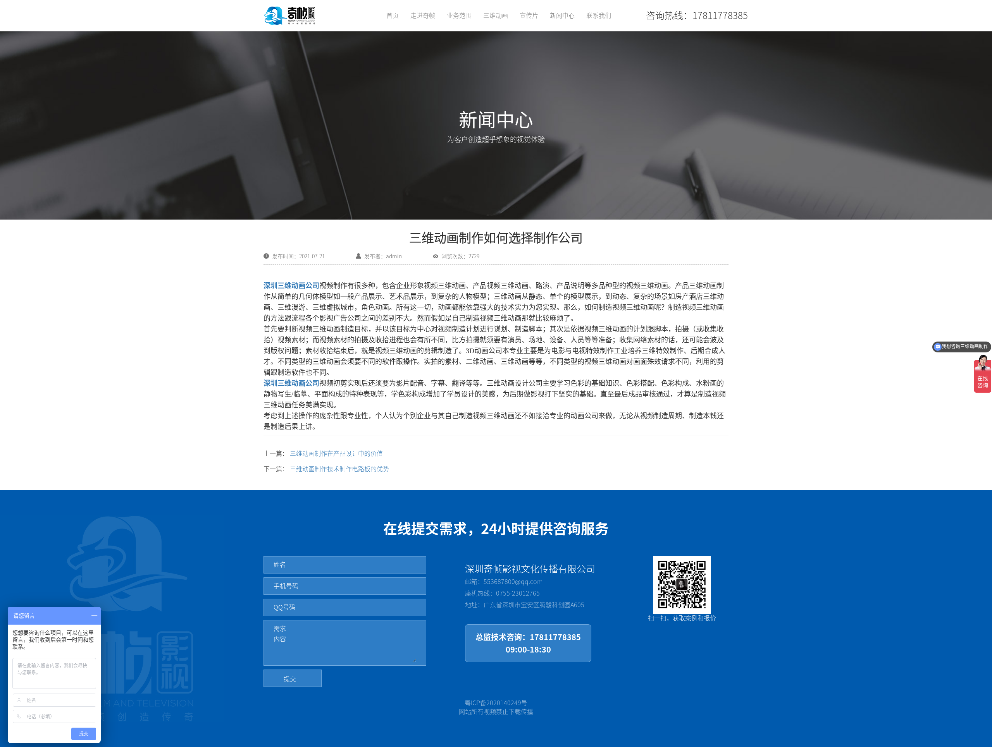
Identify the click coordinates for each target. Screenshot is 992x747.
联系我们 (598, 15)
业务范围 (459, 15)
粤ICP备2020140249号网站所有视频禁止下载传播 (496, 707)
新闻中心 (562, 15)
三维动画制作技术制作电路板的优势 (339, 469)
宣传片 (529, 15)
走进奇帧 (422, 15)
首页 (392, 15)
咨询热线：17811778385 (697, 15)
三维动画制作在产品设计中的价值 (336, 453)
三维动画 (495, 15)
